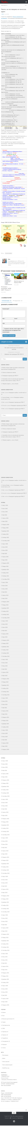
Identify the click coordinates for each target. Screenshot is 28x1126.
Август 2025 (5, 543)
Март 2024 (4, 598)
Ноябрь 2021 (5, 688)
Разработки (5, 1038)
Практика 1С (4, 5)
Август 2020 (5, 730)
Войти (3, 1058)
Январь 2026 (5, 527)
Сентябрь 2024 (5, 579)
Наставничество (6, 1025)
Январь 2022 (5, 682)
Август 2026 (5, 505)
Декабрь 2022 (5, 646)
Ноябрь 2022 (5, 649)
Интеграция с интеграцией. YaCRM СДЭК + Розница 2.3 (6, 288)
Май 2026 (4, 515)
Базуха (4, 1012)
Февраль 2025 (5, 563)
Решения (4, 1044)
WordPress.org (5, 1068)
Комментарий (6, 308)
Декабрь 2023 (5, 608)
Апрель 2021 (5, 710)
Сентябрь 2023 (5, 617)
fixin (3, 14)
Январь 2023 (5, 643)
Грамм (3, 1022)
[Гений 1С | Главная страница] (5, 2)
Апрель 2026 (5, 518)
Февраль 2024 (5, 601)
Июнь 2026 (5, 511)
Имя (4, 318)
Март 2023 (4, 637)
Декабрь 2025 (5, 531)
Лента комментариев (7, 1064)
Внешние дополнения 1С (8, 1018)
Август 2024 (5, 582)
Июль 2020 (5, 733)
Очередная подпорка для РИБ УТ (10, 375)
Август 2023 (5, 620)
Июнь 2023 (5, 627)
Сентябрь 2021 (5, 694)
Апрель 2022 (5, 672)
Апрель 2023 (5, 633)
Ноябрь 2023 (5, 611)
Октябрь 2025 (5, 537)
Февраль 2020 (5, 749)
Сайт (4, 323)
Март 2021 (4, 714)
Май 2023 (4, 630)
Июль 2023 (5, 624)
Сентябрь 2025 (5, 540)
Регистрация (5, 1055)
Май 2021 (4, 707)
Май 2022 (4, 669)
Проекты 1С (5, 1034)
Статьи (4, 1047)
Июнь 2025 (5, 550)
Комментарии (7, 300)
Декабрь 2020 (5, 723)
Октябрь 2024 (5, 576)
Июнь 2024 (5, 588)
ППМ (3, 1028)
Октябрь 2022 (5, 653)
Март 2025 (4, 560)
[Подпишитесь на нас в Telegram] (26, 342)
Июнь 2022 (5, 665)
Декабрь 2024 (5, 569)
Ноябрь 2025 (5, 534)
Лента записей (5, 1061)
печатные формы (8, 253)
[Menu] (26, 2)
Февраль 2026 (5, 524)
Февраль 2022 (5, 678)
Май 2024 (4, 592)
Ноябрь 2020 (5, 727)
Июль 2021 (5, 701)
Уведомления (18, 300)
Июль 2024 (5, 585)
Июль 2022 (5, 662)
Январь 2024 (5, 604)
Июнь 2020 (5, 736)
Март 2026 (4, 521)
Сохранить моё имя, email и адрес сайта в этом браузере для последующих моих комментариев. (13, 330)
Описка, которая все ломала (9, 372)
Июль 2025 (5, 547)
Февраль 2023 (5, 640)
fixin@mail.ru (4, 1074)
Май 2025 (4, 553)
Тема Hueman (20, 1118)
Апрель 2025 (5, 556)
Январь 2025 (5, 566)
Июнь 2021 (5, 704)
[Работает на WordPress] (10, 1118)
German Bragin (5, 397)
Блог (3, 1015)
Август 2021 (5, 698)
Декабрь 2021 (5, 685)
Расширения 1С (6, 1041)
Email (16, 318)
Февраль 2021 (5, 717)
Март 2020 (4, 746)
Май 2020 (4, 739)
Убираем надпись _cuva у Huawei (10, 383)
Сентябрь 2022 (5, 656)
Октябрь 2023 (5, 614)
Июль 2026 (5, 508)
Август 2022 (5, 659)
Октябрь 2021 (5, 691)
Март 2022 (4, 675)
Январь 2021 (5, 720)
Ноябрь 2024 (5, 572)
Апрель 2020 (5, 743)
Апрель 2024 (5, 595)
